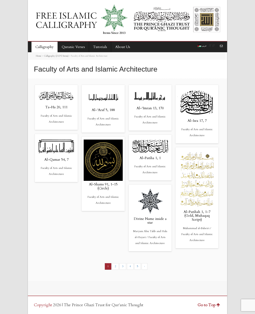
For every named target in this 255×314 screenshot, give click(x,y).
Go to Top (207, 305)
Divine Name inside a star (150, 220)
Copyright (43, 305)
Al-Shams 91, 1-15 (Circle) (103, 186)
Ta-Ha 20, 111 (56, 107)
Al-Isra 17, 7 (197, 120)
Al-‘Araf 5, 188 (103, 109)
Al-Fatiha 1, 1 (150, 158)
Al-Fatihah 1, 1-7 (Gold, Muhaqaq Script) (196, 215)
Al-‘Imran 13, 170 (150, 108)
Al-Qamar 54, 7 (56, 159)
